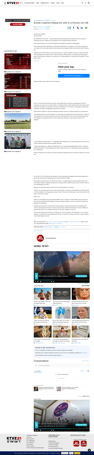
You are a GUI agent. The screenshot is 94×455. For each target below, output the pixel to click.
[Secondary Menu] (6, 3)
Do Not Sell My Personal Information (35, 447)
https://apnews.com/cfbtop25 (55, 223)
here (62, 355)
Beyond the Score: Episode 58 (13, 71)
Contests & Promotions (53, 443)
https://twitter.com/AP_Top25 (73, 221)
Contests (52, 3)
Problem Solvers (45, 3)
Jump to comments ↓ (38, 230)
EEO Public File (30, 439)
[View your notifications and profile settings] (88, 370)
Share (62, 3)
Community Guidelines (31, 435)
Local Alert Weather (29, 3)
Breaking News (52, 441)
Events (58, 3)
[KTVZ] (13, 3)
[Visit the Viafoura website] (86, 396)
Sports (37, 3)
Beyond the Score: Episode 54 (13, 151)
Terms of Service (30, 446)
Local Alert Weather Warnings (55, 448)
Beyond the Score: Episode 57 (13, 91)
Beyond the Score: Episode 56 (13, 111)
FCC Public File (30, 442)
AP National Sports (48, 226)
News (21, 3)
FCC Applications (30, 440)
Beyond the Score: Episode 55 (13, 131)
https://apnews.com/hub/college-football (55, 221)
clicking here (84, 352)
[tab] (38, 371)
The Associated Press (39, 26)
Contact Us (29, 437)
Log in (83, 360)
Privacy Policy (29, 444)
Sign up (87, 360)
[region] (62, 378)
